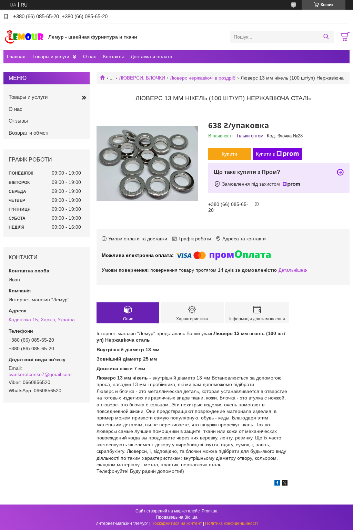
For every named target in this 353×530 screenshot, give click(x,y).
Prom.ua (210, 511)
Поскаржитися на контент (176, 523)
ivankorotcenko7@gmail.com (40, 374)
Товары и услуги (50, 56)
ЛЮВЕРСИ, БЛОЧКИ (142, 78)
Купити (229, 154)
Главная (16, 56)
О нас (89, 56)
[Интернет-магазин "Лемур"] (24, 36)
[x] (285, 484)
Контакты (113, 56)
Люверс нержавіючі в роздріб (202, 78)
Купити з (265, 154)
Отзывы (18, 121)
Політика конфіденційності (231, 523)
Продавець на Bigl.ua (177, 517)
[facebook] (277, 484)
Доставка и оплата (151, 56)
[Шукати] (326, 37)
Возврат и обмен (28, 133)
